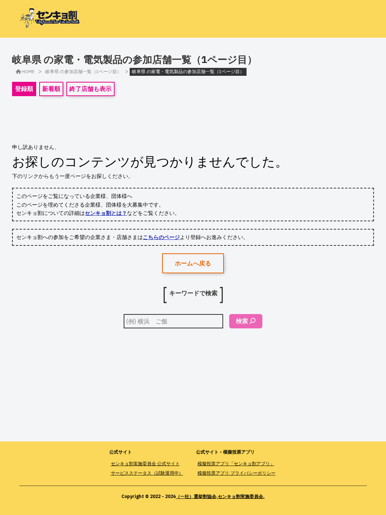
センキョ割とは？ (106, 213)
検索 (242, 321)
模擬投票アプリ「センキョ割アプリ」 (236, 463)
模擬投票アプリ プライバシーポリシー (237, 473)
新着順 (51, 88)
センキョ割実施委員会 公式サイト (145, 463)
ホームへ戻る (193, 263)
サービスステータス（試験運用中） (147, 473)
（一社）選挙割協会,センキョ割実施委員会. (220, 496)
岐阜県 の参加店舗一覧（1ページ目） (83, 71)
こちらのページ (161, 237)
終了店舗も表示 (90, 88)
